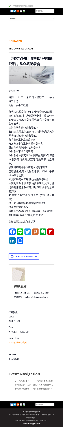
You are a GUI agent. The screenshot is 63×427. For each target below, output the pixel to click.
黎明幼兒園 (21, 342)
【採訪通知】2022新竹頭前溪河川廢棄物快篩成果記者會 (23, 384)
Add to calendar (24, 256)
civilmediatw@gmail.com (31, 424)
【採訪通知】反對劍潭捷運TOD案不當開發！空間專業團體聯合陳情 (43, 384)
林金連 (12, 342)
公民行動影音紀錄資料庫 (31, 412)
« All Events (15, 40)
